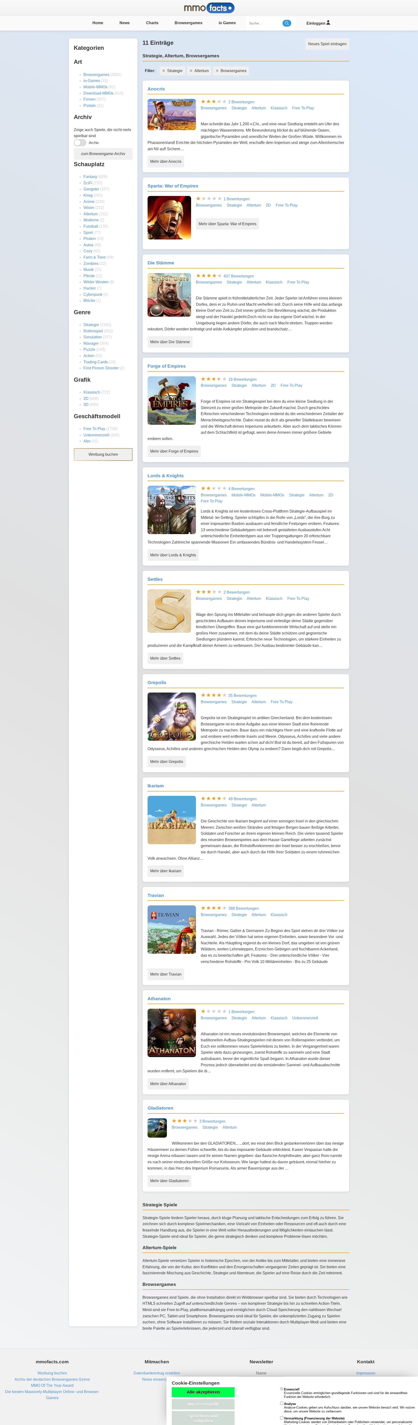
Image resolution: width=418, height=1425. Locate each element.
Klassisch (91, 392)
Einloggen (316, 23)
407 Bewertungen (239, 276)
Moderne (91, 220)
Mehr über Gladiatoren (169, 1181)
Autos (88, 245)
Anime (89, 202)
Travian (156, 895)
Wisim (88, 208)
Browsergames (188, 23)
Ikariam (156, 785)
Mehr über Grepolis (166, 762)
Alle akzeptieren (203, 1392)
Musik (88, 270)
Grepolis (157, 682)
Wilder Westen (96, 282)
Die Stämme (161, 262)
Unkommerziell (96, 435)
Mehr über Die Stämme (170, 342)
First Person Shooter (101, 368)
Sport (88, 233)
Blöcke (89, 300)
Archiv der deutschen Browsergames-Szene (52, 1379)
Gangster (91, 189)
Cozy (87, 251)
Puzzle (89, 349)
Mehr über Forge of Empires (174, 451)
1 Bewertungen (237, 199)
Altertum (90, 214)
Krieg (88, 195)
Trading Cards (95, 362)
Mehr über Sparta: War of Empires (227, 224)
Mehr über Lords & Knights (173, 555)
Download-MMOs (98, 93)
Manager (91, 343)
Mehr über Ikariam (165, 871)
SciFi (87, 183)
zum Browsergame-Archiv (103, 154)
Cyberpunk (92, 294)
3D (86, 405)
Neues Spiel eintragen (327, 44)
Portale (89, 106)
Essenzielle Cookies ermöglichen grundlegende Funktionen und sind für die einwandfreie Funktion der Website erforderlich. (345, 1393)
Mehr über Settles (165, 658)
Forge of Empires (167, 366)
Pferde (89, 276)
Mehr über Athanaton (168, 1084)
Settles (155, 579)
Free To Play (94, 429)
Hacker (89, 288)
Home (97, 23)
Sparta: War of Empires (173, 185)
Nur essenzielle (203, 1404)
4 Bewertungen (241, 489)
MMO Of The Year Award (52, 1385)
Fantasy (90, 177)
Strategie (91, 325)
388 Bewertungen (243, 908)
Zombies (90, 263)
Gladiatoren (160, 1108)
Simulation (92, 337)
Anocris (156, 88)
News (124, 23)
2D (86, 398)
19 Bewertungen (242, 379)
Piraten (89, 239)
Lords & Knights (166, 475)
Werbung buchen (103, 454)
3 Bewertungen (212, 1121)
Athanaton (159, 998)
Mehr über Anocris (165, 161)
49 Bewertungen (242, 799)
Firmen (89, 99)
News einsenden (156, 1379)
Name (261, 1373)
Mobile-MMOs (95, 87)
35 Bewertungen (242, 696)
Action (88, 356)
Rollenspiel (93, 331)
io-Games (91, 81)
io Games (227, 23)
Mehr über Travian (165, 974)
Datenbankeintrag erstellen (157, 1373)
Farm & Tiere (94, 257)
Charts (152, 23)
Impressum (365, 1373)
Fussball (90, 226)
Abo (86, 441)
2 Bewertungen (241, 102)
